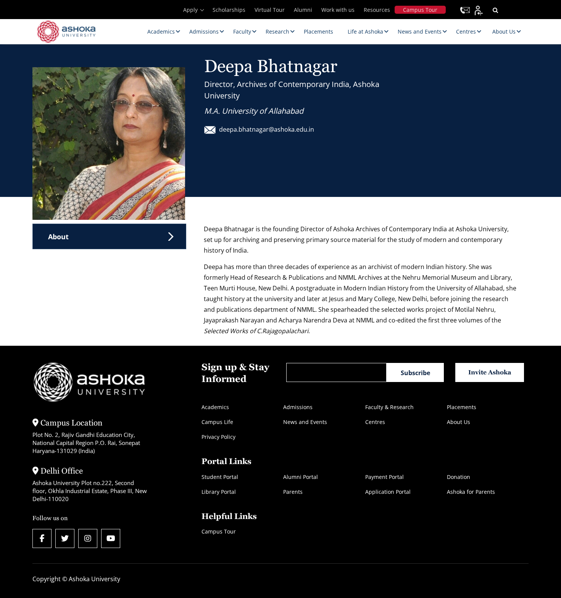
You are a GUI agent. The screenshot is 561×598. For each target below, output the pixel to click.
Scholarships (229, 10)
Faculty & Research (389, 407)
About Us (458, 422)
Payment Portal (384, 476)
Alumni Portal (300, 476)
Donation (458, 476)
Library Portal (219, 491)
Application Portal (388, 491)
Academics (215, 407)
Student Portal (220, 476)
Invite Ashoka (489, 372)
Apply (190, 10)
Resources (377, 10)
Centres (375, 422)
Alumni (303, 10)
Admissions (298, 407)
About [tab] (58, 236)
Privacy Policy (218, 436)
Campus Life (217, 422)
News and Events (305, 422)
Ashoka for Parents (471, 491)
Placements (461, 407)
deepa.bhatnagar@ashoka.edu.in (266, 129)
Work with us (338, 10)
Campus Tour (420, 10)
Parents (293, 491)
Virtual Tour (270, 10)
